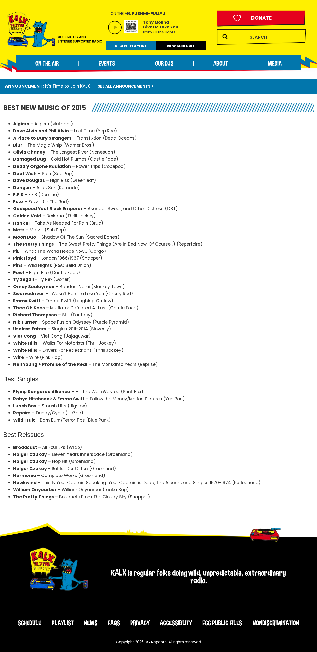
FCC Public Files (222, 623)
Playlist (63, 623)
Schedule (29, 623)
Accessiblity (176, 623)
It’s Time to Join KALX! (68, 86)
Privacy (139, 623)
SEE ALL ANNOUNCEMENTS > (126, 86)
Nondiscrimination (276, 623)
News (90, 623)
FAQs (114, 623)
